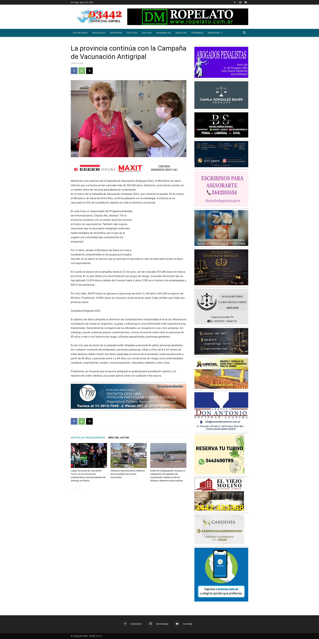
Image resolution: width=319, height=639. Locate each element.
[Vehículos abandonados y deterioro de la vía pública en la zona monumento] (128, 455)
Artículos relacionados (88, 437)
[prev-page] (73, 487)
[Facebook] (234, 2)
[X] (89, 70)
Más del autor (118, 437)
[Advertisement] (161, 231)
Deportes (116, 33)
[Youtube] (245, 2)
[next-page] (78, 487)
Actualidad (80, 33)
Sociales (181, 33)
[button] (244, 33)
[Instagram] (240, 2)
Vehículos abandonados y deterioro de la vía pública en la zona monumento (127, 474)
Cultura (147, 33)
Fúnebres (197, 33)
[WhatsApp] (81, 70)
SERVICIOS (214, 33)
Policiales (98, 33)
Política (132, 33)
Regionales (163, 33)
